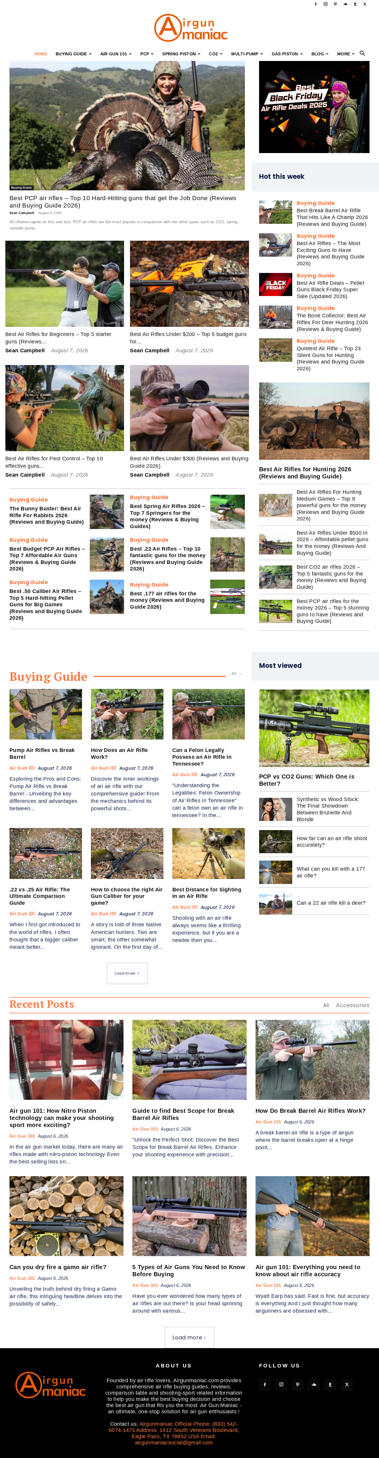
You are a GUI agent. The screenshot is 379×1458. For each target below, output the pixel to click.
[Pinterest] (335, 4)
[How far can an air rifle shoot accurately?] (275, 841)
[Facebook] (315, 4)
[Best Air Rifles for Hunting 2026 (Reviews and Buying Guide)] (314, 421)
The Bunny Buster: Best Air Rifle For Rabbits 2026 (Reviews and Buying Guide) (46, 515)
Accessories (353, 1005)
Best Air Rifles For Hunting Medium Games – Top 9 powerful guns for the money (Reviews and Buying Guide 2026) (332, 505)
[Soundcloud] (345, 4)
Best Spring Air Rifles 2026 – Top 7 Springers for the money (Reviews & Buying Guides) (167, 516)
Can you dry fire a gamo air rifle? (57, 1267)
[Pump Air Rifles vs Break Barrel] (45, 714)
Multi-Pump (244, 54)
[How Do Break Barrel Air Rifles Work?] (313, 1060)
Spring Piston (179, 54)
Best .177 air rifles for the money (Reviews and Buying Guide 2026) (167, 600)
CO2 (213, 54)
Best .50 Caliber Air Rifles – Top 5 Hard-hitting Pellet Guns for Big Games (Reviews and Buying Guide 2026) (45, 604)
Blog (317, 54)
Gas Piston (285, 54)
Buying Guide (71, 54)
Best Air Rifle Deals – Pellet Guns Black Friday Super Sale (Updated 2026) (330, 289)
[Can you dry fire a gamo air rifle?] (66, 1216)
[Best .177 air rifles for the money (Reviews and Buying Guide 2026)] (227, 597)
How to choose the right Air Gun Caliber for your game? (127, 896)
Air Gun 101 (113, 54)
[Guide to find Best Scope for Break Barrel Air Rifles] (189, 1060)
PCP (144, 54)
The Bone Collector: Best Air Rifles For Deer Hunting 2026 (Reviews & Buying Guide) (332, 322)
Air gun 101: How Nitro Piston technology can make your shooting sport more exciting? (61, 1117)
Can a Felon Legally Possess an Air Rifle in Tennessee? (202, 756)
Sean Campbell (21, 213)
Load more (125, 973)
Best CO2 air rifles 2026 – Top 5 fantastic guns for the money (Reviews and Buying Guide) (332, 577)
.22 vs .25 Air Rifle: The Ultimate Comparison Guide (39, 896)
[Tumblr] (355, 4)
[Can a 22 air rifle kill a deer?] (275, 902)
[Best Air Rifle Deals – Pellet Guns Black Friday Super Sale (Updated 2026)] (275, 284)
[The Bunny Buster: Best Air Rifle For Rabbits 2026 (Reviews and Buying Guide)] (107, 512)
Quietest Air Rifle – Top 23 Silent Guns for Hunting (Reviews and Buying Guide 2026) (331, 358)
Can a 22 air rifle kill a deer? (331, 903)
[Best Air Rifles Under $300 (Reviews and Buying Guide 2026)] (189, 408)
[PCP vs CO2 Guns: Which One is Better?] (314, 728)
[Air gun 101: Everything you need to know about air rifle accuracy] (313, 1216)
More (343, 54)
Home (41, 54)
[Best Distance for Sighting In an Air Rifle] (208, 853)
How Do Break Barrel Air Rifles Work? (311, 1110)
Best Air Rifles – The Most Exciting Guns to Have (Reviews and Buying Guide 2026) (331, 253)
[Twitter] (365, 4)
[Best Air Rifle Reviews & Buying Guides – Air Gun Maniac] (189, 28)
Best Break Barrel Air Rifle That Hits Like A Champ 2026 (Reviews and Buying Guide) (332, 217)
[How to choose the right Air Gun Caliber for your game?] (127, 853)
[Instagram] (325, 4)
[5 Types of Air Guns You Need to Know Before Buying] (189, 1216)
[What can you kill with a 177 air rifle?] (275, 872)
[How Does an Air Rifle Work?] (127, 714)
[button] (362, 54)
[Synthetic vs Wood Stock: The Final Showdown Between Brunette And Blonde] (275, 809)
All (326, 1005)
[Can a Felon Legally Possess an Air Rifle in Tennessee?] (208, 714)
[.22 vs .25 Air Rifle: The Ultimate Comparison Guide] (45, 853)
